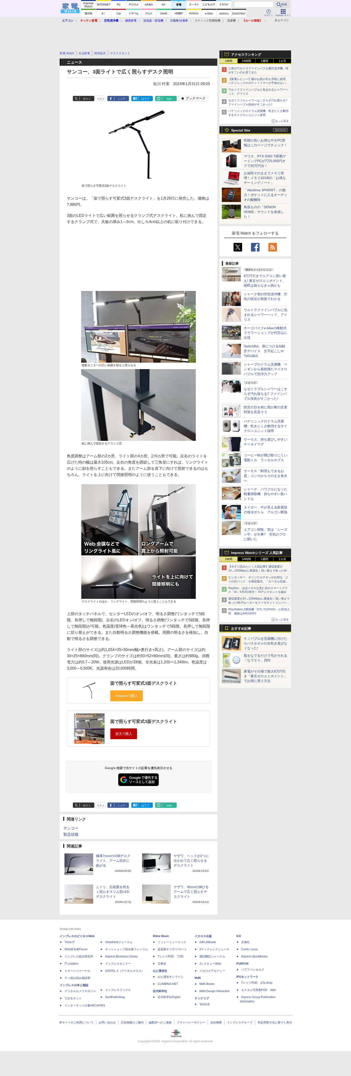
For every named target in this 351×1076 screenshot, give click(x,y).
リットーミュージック (172, 942)
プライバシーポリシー (191, 1022)
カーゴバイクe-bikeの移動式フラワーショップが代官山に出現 (265, 332)
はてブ (145, 98)
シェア (121, 98)
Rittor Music (161, 936)
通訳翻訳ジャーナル (212, 956)
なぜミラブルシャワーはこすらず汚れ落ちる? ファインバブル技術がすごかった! (265, 393)
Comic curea (249, 949)
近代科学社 (160, 991)
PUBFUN (242, 963)
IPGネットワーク (247, 976)
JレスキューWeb (210, 963)
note (169, 98)
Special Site (240, 130)
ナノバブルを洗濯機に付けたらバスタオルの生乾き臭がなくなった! (265, 643)
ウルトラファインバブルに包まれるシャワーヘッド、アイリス (265, 314)
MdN (198, 978)
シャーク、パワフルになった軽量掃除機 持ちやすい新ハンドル (265, 494)
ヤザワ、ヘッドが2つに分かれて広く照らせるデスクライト (191, 860)
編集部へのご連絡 (160, 1022)
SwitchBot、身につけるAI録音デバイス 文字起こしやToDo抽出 (264, 351)
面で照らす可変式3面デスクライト (143, 683)
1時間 (228, 61)
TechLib (204, 1004)
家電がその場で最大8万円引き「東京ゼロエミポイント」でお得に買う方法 (265, 676)
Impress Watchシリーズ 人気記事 (257, 553)
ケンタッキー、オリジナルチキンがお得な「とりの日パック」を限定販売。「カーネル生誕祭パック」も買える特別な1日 (258, 581)
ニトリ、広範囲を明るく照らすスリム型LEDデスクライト (112, 891)
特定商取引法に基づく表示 (275, 1022)
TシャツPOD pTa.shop (256, 982)
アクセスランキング (246, 54)
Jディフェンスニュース (214, 949)
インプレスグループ (240, 1022)
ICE (238, 936)
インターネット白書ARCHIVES (84, 1005)
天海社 (245, 942)
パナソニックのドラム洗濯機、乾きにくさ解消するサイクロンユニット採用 (265, 426)
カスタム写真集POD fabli (258, 990)
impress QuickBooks (254, 956)
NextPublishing (115, 997)
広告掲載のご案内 (132, 1022)
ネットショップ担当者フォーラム (126, 949)
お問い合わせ (107, 1022)
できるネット (73, 998)
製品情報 (71, 834)
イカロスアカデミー (212, 970)
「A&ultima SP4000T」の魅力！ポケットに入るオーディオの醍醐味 (265, 195)
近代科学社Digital (169, 997)
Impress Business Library (121, 956)
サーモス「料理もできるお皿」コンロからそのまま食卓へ (265, 475)
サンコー (71, 828)
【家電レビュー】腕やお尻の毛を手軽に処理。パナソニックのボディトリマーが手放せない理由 (258, 83)
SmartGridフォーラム (119, 942)
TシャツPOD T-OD (171, 956)
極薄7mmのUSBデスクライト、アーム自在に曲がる (113, 860)
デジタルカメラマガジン (80, 991)
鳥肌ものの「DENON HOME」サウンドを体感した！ (264, 211)
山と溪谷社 (160, 970)
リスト (101, 98)
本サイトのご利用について (76, 1022)
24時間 (246, 61)
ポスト (87, 98)
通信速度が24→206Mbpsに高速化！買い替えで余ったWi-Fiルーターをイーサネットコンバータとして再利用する (259, 602)
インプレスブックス (118, 990)
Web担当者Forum (75, 949)
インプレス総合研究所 (78, 956)
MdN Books (206, 984)
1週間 (264, 61)
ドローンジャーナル (77, 970)
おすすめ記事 (241, 628)
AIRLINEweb (207, 942)
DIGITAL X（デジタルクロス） (124, 970)
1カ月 (282, 61)
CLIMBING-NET (168, 984)
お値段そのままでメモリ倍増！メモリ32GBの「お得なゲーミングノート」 (265, 178)
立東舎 (162, 963)
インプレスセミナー (118, 963)
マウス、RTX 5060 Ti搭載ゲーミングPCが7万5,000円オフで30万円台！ (265, 161)
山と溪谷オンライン (170, 976)
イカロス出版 (203, 936)
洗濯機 (231, 20)
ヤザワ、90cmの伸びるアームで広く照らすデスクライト (191, 891)
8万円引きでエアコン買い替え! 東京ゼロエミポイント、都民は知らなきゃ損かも (265, 280)
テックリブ (202, 998)
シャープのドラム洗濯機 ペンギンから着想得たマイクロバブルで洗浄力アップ (265, 369)
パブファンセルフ (252, 969)
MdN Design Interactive (214, 991)
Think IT (69, 942)
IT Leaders (71, 963)
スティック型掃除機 (207, 20)
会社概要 (216, 1022)
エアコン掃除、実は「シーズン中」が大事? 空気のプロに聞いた (265, 534)
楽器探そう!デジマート (172, 949)
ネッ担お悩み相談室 (77, 978)
